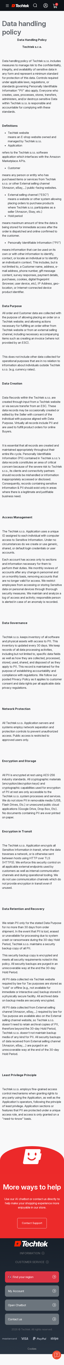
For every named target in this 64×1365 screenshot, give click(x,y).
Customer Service (30, 1262)
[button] (32, 1277)
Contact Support (32, 1223)
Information (30, 1253)
